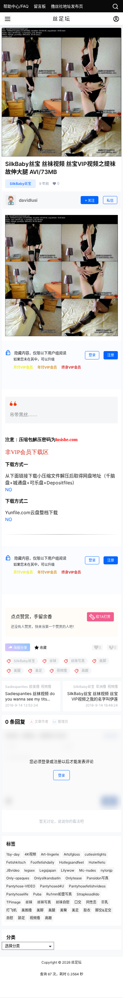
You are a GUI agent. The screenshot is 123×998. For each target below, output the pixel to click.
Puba (37, 894)
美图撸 (26, 910)
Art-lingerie (50, 854)
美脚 (40, 910)
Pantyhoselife (17, 894)
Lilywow (67, 870)
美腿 (51, 910)
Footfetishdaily (42, 862)
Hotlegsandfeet (71, 862)
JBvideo (12, 870)
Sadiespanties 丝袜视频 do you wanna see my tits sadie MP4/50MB (30, 699)
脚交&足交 (103, 910)
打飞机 (11, 910)
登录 (92, 355)
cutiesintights (95, 854)
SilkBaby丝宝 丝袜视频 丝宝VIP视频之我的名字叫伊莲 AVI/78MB (92, 699)
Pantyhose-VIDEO (20, 886)
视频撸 (35, 918)
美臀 (63, 910)
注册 (110, 355)
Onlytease (74, 878)
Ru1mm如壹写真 (59, 894)
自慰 (9, 918)
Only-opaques (17, 878)
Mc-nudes (87, 870)
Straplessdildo (88, 894)
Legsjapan (47, 870)
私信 (110, 200)
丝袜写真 (44, 902)
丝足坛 (76, 962)
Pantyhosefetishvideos (87, 886)
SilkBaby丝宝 (20, 183)
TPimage (13, 902)
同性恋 (91, 902)
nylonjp (106, 870)
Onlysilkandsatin (47, 878)
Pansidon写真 (97, 878)
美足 (75, 910)
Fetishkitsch (16, 862)
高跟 (48, 918)
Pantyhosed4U (52, 886)
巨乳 (104, 902)
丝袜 (28, 902)
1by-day (13, 854)
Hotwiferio (97, 862)
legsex (29, 870)
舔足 (21, 918)
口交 (77, 902)
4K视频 (30, 854)
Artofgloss (72, 854)
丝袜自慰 (63, 902)
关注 (91, 200)
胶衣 (87, 910)
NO (8, 489)
